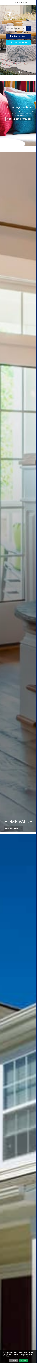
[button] (33, 3)
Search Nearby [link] (20, 42)
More (20, 69)
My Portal (25, 2)
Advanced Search (20, 36)
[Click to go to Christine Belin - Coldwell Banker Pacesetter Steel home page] (10, 16)
